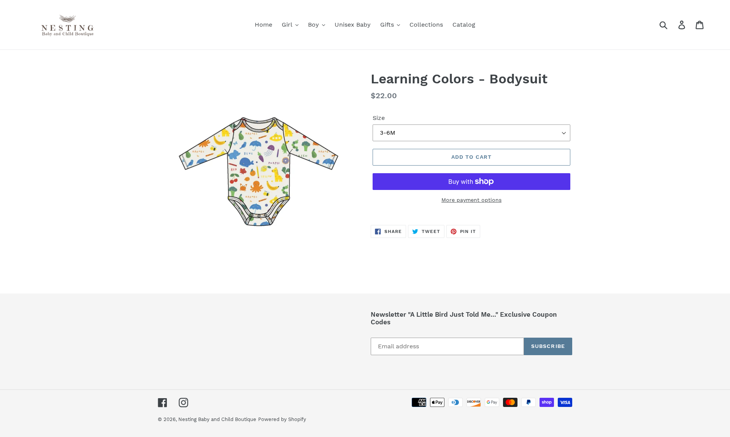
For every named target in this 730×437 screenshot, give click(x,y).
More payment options (471, 200)
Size (379, 117)
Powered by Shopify (282, 419)
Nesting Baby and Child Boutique (217, 419)
